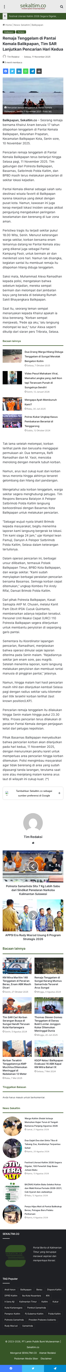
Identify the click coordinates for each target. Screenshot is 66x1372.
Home (8, 24)
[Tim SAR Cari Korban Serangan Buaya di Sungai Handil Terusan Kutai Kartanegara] (17, 1005)
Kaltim (45, 1301)
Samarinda (27, 1325)
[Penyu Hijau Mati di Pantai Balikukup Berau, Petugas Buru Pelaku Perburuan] (12, 1214)
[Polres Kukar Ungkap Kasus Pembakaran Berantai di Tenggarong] (12, 421)
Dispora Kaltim (54, 1289)
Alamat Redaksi (47, 1352)
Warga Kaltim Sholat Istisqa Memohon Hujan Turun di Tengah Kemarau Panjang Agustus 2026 (41, 1122)
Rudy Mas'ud (11, 1325)
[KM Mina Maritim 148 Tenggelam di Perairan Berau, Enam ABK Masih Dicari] (17, 966)
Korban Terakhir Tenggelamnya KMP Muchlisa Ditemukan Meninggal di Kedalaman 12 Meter (15, 1067)
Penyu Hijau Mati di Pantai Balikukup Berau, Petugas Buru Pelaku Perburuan (43, 1210)
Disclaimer (46, 1358)
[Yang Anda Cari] (61, 8)
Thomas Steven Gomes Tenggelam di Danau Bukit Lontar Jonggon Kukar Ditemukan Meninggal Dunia (48, 1024)
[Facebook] (5, 71)
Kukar (55, 1301)
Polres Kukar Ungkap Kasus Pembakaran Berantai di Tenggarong (41, 421)
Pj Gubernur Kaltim (34, 1313)
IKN (47, 1295)
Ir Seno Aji (9, 1301)
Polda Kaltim (54, 1313)
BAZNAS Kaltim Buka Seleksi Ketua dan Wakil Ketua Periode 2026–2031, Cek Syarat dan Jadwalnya (43, 1188)
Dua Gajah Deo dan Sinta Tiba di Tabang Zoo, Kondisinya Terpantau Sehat (42, 1144)
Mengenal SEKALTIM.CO (23, 1352)
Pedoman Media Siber (26, 1358)
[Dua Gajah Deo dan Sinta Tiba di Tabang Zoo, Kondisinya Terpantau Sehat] (12, 1148)
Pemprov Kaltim (12, 1313)
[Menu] (4, 8)
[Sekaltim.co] (33, 6)
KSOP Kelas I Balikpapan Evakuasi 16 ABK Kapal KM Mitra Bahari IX (48, 1064)
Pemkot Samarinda (36, 1307)
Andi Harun (10, 1289)
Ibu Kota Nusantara (31, 1295)
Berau (39, 1289)
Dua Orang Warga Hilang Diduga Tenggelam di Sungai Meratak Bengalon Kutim (44, 356)
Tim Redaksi (13, 56)
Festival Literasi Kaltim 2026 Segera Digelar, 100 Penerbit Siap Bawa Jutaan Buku (43, 1166)
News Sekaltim (22, 24)
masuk (19, 1097)
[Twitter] (12, 71)
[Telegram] (32, 71)
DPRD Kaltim (11, 1295)
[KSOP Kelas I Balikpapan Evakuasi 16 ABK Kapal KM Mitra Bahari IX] (49, 1048)
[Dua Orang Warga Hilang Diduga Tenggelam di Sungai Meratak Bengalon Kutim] (12, 356)
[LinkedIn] (19, 71)
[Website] (33, 843)
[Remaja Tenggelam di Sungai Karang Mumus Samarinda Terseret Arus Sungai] (49, 966)
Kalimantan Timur (28, 1301)
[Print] (39, 71)
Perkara (21, 32)
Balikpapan (37, 24)
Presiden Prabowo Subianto (42, 1319)
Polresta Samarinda (14, 1319)
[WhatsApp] (25, 71)
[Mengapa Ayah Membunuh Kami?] (12, 404)
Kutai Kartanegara (13, 1307)
